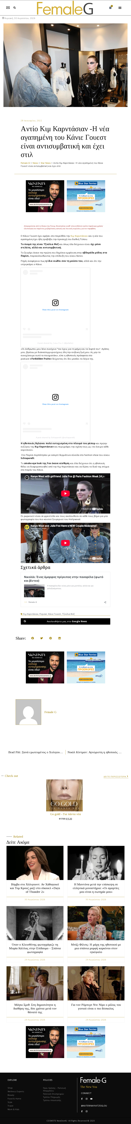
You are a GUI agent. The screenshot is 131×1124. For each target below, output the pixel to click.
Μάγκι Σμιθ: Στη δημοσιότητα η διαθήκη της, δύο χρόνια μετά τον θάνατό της (35, 1008)
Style (10, 1102)
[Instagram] (87, 1099)
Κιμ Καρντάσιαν (79, 235)
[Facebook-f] (82, 1099)
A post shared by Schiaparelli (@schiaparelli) (55, 437)
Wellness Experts (16, 1091)
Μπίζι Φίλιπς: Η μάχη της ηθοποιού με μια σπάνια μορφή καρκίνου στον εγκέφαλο (96, 948)
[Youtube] (91, 1099)
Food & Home (14, 1098)
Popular (43, 614)
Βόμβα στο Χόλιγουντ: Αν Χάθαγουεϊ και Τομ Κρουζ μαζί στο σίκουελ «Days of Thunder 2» (35, 888)
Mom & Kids (13, 1109)
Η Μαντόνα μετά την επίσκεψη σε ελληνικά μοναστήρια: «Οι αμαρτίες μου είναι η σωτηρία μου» (96, 888)
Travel (10, 1106)
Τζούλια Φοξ (68, 614)
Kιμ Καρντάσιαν (30, 614)
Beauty (11, 1095)
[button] (14, 7)
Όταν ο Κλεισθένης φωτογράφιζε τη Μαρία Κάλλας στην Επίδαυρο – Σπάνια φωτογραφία (35, 948)
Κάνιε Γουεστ (54, 614)
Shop (10, 1088)
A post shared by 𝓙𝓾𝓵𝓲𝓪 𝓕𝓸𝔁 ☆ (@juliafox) (55, 343)
